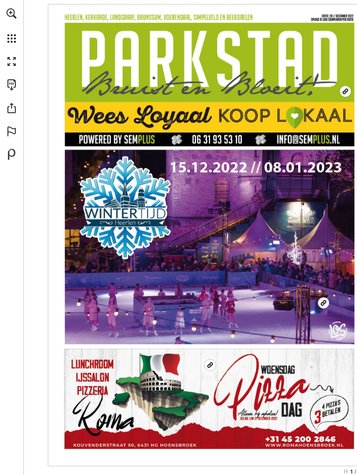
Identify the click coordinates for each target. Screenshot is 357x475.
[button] (11, 13)
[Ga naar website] (345, 91)
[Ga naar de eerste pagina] (346, 471)
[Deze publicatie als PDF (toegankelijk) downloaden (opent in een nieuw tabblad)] (11, 84)
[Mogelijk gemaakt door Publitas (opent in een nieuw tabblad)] (11, 154)
